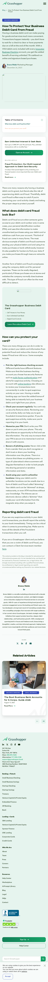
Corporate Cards (8, 837)
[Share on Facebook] (26, 644)
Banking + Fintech (8, 774)
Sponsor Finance (8, 829)
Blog (3, 10)
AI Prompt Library (8, 886)
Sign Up (23, 939)
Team (4, 855)
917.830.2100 (11, 757)
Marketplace (7, 882)
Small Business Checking (11, 778)
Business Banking (11, 20)
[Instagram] (11, 745)
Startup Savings (8, 790)
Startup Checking (8, 786)
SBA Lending (7, 821)
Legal (4, 894)
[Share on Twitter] (18, 644)
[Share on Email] (31, 644)
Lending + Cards (8, 817)
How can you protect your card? (15, 128)
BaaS (4, 810)
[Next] (43, 721)
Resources (6, 874)
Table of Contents (14, 120)
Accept (8, 976)
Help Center (6, 878)
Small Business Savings (10, 782)
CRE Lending (7, 833)
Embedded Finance (9, 802)
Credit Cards (7, 841)
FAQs (4, 898)
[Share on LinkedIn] (22, 644)
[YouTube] (19, 745)
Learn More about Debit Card (19, 324)
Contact (5, 902)
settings (24, 971)
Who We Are (7, 847)
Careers (5, 863)
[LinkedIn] (3, 745)
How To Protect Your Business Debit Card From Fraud (25, 11)
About (4, 851)
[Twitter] (7, 745)
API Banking (6, 806)
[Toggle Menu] (44, 3)
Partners (5, 867)
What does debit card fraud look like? (17, 124)
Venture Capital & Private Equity (14, 798)
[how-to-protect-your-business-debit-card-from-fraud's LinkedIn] (24, 590)
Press (4, 859)
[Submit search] (43, 958)
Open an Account (22, 153)
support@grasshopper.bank (12, 759)
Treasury (5, 794)
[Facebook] (15, 745)
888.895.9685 (9, 755)
